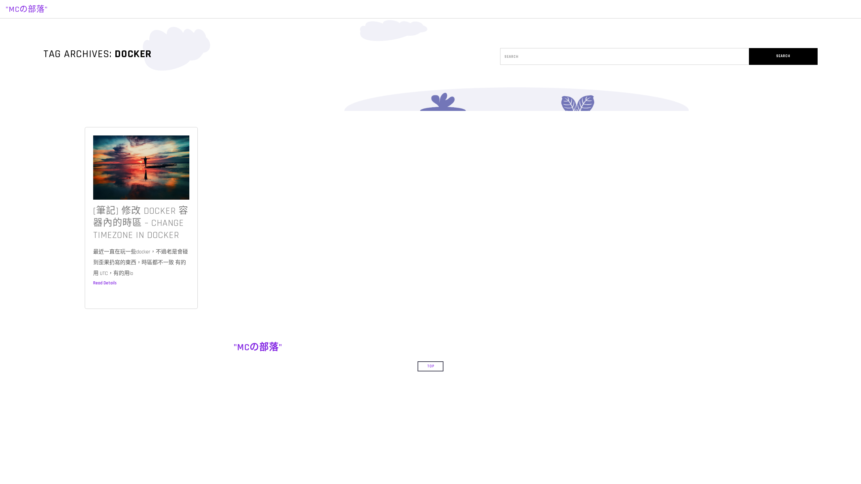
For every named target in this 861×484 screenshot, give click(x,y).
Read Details (105, 283)
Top (430, 366)
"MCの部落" (27, 9)
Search (783, 56)
